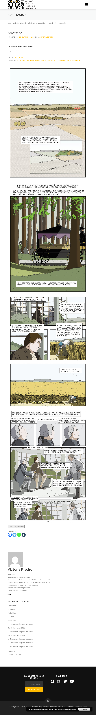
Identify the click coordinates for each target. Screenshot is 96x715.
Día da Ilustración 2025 (16, 628)
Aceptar (84, 709)
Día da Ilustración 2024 (16, 635)
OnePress (76, 707)
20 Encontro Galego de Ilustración (20, 639)
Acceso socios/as (14, 655)
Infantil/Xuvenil (40, 60)
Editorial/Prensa (28, 60)
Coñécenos (12, 605)
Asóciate (11, 616)
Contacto (11, 651)
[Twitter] (14, 535)
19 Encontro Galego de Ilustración (20, 643)
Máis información (70, 709)
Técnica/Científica (73, 60)
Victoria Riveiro (46, 37)
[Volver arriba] (48, 701)
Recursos (11, 609)
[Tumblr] (24, 535)
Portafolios (12, 613)
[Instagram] (59, 681)
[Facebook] (10, 535)
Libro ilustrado (52, 60)
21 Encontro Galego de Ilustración (20, 631)
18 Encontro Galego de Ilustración (20, 646)
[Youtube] (72, 681)
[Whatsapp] (19, 535)
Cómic (19, 60)
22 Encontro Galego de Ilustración (20, 624)
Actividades (12, 620)
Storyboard (62, 60)
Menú (86, 4)
